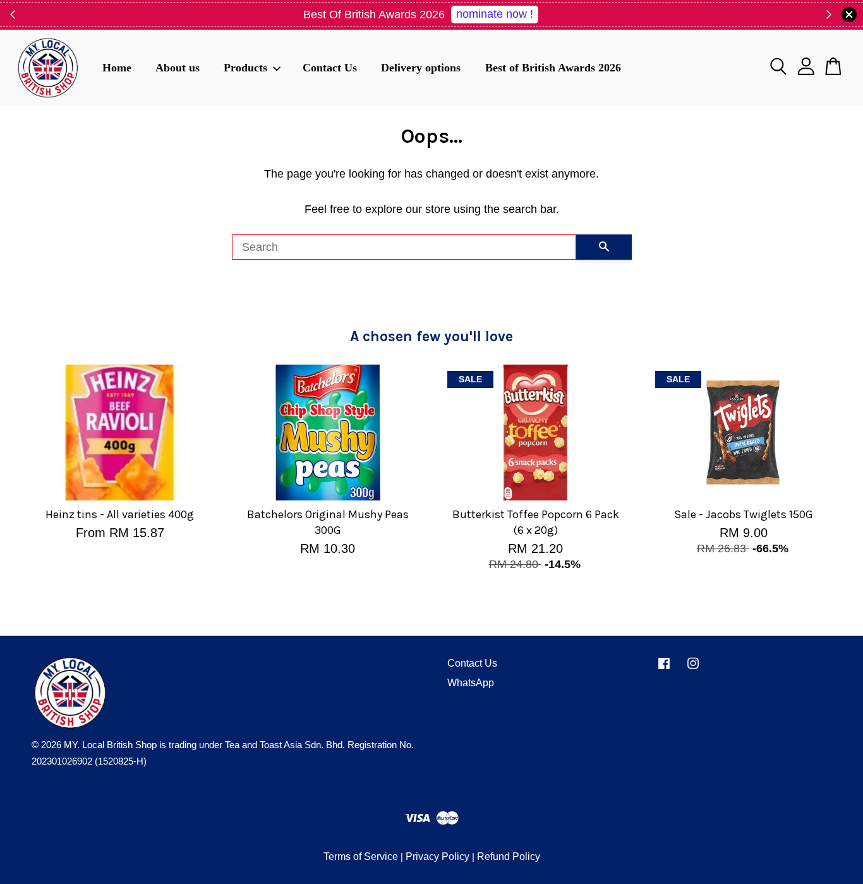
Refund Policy (508, 856)
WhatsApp (470, 682)
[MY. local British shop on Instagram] (693, 668)
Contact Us (330, 67)
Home (116, 67)
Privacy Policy (437, 856)
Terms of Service (360, 856)
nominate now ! (494, 14)
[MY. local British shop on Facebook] (664, 668)
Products (245, 67)
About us (177, 67)
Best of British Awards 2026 (553, 67)
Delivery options (421, 67)
